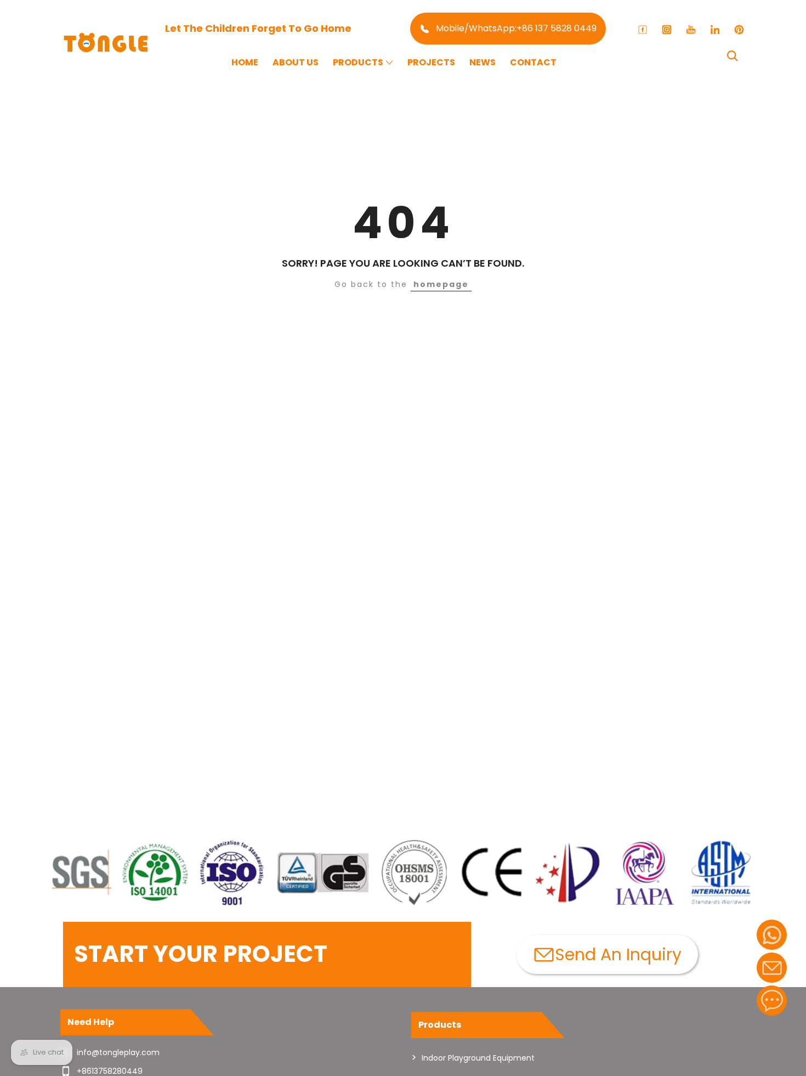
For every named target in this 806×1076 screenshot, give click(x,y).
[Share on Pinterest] (739, 29)
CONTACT (533, 62)
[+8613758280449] (772, 935)
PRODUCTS (358, 62)
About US (296, 62)
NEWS (482, 62)
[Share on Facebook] (642, 29)
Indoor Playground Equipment (478, 1057)
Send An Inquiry (618, 954)
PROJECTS (431, 62)
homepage (441, 284)
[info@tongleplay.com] (772, 968)
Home (244, 62)
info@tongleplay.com (118, 1052)
